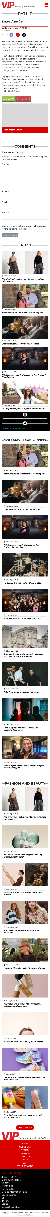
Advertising (7, 1186)
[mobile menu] (46, 5)
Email (5, 202)
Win (25, 1163)
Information (8, 1189)
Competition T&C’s (11, 1207)
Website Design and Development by (32, 1213)
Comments (6, 30)
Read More (25, 1127)
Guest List (25, 1147)
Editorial (6, 1183)
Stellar (5, 1204)
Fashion (13, 783)
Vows (25, 1160)
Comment (7, 164)
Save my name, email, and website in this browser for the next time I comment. (24, 227)
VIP (3, 1198)
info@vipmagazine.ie (13, 1179)
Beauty (38, 783)
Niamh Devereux (11, 28)
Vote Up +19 (8, 99)
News (25, 1144)
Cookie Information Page (14, 1192)
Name (5, 191)
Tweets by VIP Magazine (14, 428)
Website (5, 212)
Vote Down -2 (23, 99)
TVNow (5, 1201)
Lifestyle (25, 1156)
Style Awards (25, 1166)
